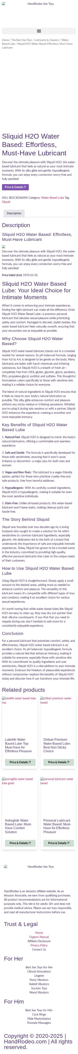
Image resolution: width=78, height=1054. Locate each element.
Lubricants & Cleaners (46, 40)
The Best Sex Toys (21, 40)
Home (5, 40)
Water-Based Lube (52, 198)
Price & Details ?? (15, 187)
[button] (39, 31)
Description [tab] (14, 213)
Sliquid (6, 202)
